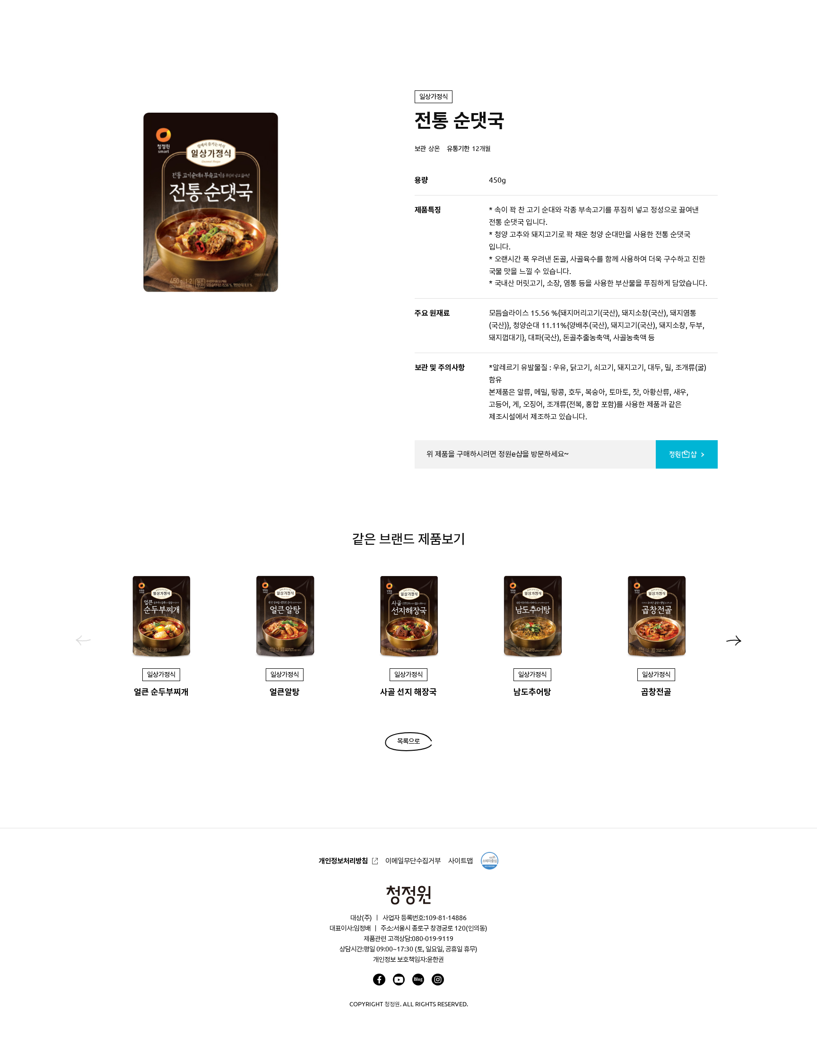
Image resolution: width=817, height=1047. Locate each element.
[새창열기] (379, 979)
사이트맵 (460, 861)
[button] (733, 640)
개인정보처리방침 (343, 861)
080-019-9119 (432, 938)
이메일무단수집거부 (413, 861)
